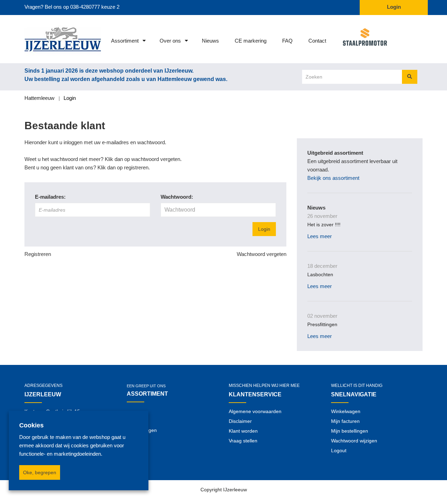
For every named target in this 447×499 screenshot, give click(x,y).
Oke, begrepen (39, 472)
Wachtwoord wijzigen (354, 440)
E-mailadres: (50, 197)
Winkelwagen (345, 411)
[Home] (53, 39)
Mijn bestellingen (349, 431)
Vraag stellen (243, 440)
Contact (317, 41)
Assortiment (125, 41)
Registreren (37, 254)
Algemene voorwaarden (255, 411)
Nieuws (210, 41)
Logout (338, 450)
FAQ (287, 41)
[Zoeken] (409, 77)
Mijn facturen (345, 421)
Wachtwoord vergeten (261, 254)
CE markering (250, 41)
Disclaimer (240, 421)
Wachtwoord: (177, 197)
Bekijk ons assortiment (333, 178)
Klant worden (243, 431)
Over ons (170, 41)
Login (264, 229)
